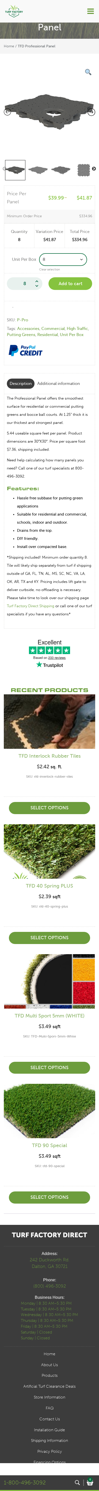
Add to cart (70, 283)
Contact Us (49, 1419)
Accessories (28, 328)
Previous (4, 168)
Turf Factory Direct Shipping (30, 606)
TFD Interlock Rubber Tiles (50, 756)
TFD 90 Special (49, 1145)
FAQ (50, 1408)
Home (9, 46)
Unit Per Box (24, 259)
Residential (47, 334)
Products (50, 1375)
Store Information (49, 1397)
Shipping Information (49, 1440)
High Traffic (77, 328)
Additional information (58, 383)
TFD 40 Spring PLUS (49, 886)
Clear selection (49, 269)
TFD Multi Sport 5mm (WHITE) (50, 1016)
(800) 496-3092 (49, 1286)
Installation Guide (49, 1429)
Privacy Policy (49, 1451)
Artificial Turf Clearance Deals (49, 1386)
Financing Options (50, 1462)
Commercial (53, 328)
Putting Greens (21, 334)
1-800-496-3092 (25, 1482)
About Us (49, 1364)
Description (21, 383)
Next (93, 168)
